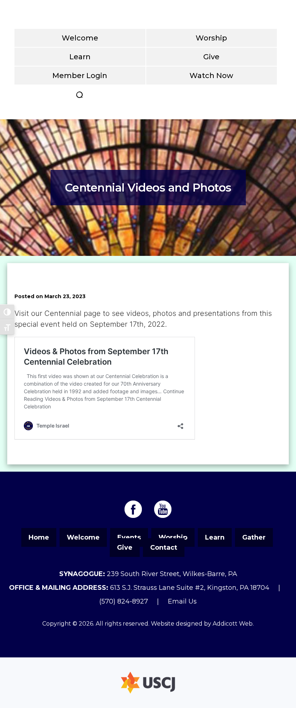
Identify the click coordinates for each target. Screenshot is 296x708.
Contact (163, 548)
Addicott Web (233, 623)
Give (211, 56)
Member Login (79, 75)
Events (129, 537)
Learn (80, 56)
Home (39, 537)
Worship (211, 38)
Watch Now (211, 75)
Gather (254, 537)
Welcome (80, 38)
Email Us (182, 601)
